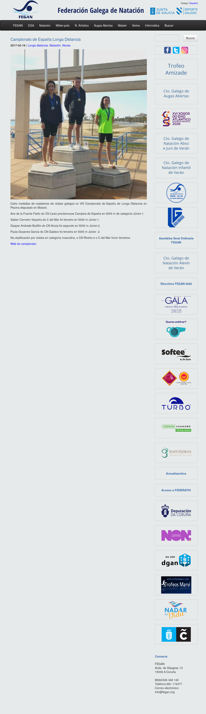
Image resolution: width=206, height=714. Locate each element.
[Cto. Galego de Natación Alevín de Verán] (176, 263)
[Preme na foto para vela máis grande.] (78, 124)
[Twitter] (176, 50)
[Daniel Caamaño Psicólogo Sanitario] (176, 428)
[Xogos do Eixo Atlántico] (176, 118)
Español (194, 3)
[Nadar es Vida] (176, 609)
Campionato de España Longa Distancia (45, 39)
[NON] (176, 535)
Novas (66, 45)
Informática (152, 25)
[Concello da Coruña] (176, 634)
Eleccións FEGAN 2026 (176, 284)
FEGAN (18, 25)
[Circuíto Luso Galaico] (176, 217)
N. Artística (82, 25)
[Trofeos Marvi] (176, 585)
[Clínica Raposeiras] (176, 452)
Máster (122, 25)
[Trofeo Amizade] (176, 69)
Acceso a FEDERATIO (176, 490)
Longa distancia (38, 45)
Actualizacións (176, 473)
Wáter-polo (63, 25)
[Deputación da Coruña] (176, 510)
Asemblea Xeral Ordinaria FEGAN (176, 240)
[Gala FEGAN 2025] (176, 304)
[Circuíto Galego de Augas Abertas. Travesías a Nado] (176, 192)
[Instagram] (184, 50)
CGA (31, 25)
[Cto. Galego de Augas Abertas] (176, 93)
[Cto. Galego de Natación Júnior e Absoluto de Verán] (176, 143)
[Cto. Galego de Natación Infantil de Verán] (176, 168)
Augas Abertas (103, 25)
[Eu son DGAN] (176, 560)
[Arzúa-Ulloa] (176, 378)
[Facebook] (167, 50)
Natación (44, 25)
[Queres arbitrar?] (176, 329)
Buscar (169, 25)
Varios (136, 25)
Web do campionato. (23, 244)
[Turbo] (176, 403)
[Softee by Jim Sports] (176, 353)
